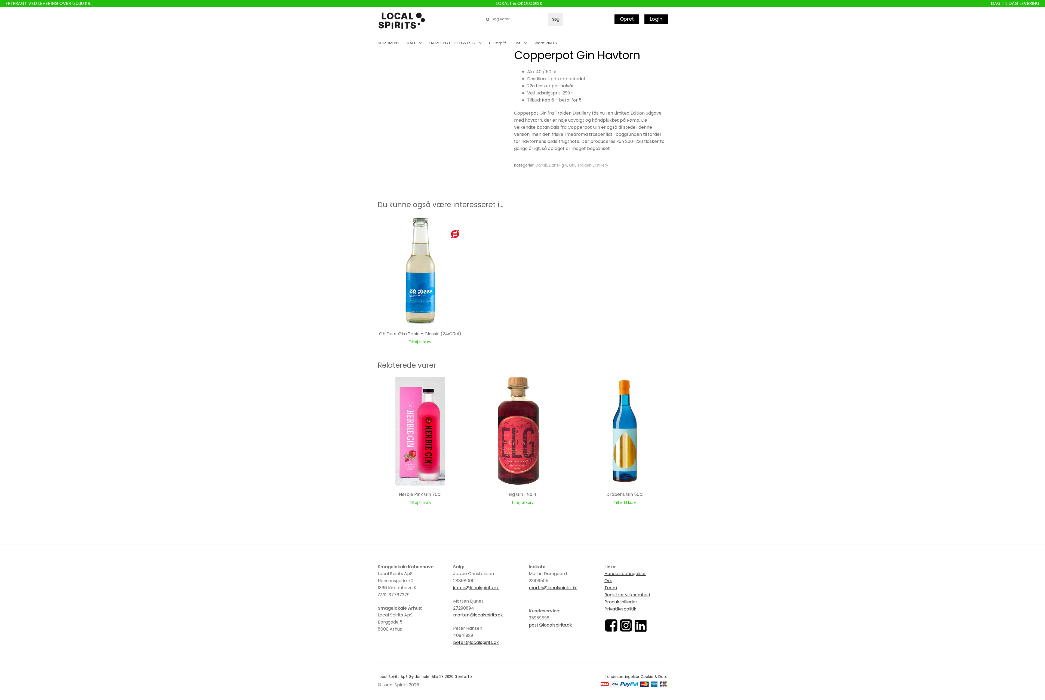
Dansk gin (558, 165)
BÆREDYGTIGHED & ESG (452, 43)
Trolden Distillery (592, 165)
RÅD (411, 43)
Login (656, 19)
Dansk (541, 165)
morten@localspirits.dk (478, 615)
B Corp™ (497, 43)
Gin (572, 165)
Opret (627, 19)
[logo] (402, 20)
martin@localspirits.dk (553, 588)
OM (517, 43)
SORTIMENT (388, 43)
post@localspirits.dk (550, 625)
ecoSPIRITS (546, 43)
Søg (555, 19)
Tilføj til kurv (420, 342)
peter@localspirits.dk (476, 642)
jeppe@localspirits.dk (476, 588)
